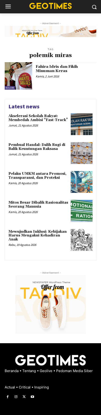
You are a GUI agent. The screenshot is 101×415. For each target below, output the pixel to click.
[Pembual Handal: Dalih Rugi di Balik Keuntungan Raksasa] (82, 153)
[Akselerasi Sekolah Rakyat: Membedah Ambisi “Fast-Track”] (82, 124)
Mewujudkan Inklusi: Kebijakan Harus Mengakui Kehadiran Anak (37, 235)
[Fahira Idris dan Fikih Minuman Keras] (18, 76)
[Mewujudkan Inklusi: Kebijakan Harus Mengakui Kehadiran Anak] (82, 240)
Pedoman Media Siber (74, 371)
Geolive (46, 371)
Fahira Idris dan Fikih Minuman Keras (57, 68)
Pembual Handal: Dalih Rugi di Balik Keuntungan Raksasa (36, 147)
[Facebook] (8, 397)
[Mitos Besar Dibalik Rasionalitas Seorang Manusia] (82, 211)
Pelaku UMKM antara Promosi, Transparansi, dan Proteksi (37, 175)
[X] (24, 397)
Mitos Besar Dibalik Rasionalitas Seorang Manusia (38, 204)
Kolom (10, 87)
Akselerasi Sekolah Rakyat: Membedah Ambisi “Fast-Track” (38, 118)
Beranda (12, 371)
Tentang (29, 371)
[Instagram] (16, 397)
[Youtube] (32, 397)
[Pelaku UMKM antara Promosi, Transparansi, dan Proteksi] (82, 182)
